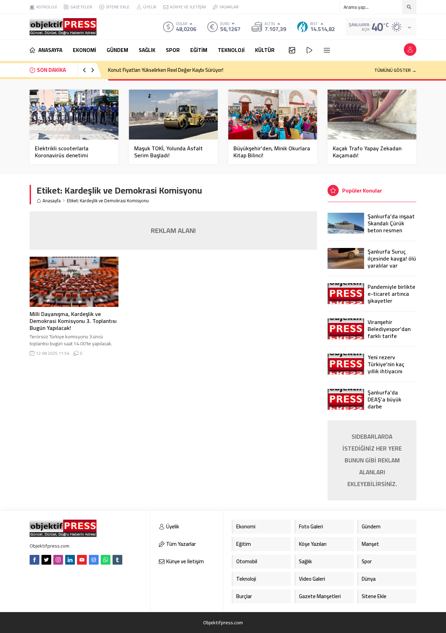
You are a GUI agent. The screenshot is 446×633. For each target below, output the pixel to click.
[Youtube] (82, 560)
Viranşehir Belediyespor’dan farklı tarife (389, 328)
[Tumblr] (117, 560)
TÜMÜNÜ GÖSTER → (395, 70)
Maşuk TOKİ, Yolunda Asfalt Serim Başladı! (168, 152)
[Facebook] (34, 560)
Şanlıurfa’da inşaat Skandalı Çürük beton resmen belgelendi (391, 227)
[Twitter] (46, 560)
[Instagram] (58, 560)
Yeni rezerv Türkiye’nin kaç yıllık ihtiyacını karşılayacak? (386, 368)
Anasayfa (52, 201)
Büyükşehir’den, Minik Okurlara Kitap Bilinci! (271, 152)
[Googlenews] (94, 560)
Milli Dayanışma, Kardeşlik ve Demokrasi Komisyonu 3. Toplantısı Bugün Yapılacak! (73, 321)
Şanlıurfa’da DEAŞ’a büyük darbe (384, 399)
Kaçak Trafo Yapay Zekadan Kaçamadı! (367, 152)
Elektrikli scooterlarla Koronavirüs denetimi (62, 152)
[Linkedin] (70, 560)
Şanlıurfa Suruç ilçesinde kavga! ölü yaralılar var (392, 258)
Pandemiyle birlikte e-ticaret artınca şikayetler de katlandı (391, 297)
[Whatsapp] (105, 560)
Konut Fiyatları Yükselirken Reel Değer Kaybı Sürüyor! (165, 70)
